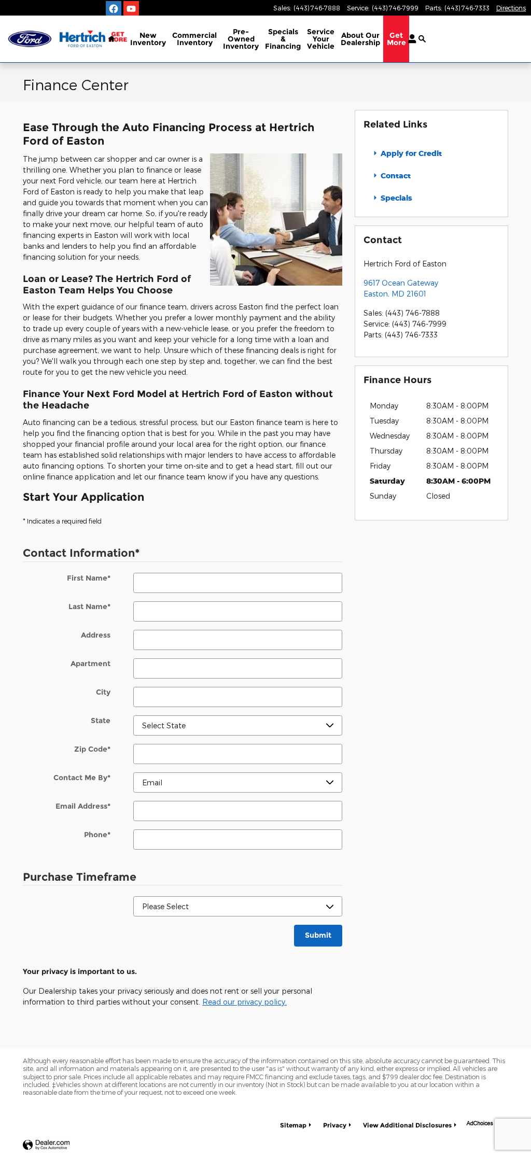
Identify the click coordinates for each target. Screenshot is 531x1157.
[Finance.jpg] (276, 219)
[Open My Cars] (409, 39)
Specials (283, 39)
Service (320, 39)
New (148, 39)
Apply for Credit (410, 153)
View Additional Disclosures (407, 1125)
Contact (395, 175)
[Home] (29, 39)
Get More (396, 39)
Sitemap (293, 1125)
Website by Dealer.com (46, 1145)
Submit (318, 935)
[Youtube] (131, 9)
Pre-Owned (241, 39)
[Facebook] (113, 9)
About (360, 39)
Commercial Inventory (194, 39)
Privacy (334, 1125)
